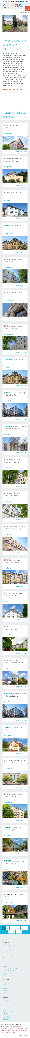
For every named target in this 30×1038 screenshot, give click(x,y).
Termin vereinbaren (8, 954)
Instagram (5, 988)
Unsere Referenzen (8, 952)
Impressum (5, 1019)
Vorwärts (11, 932)
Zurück (19, 100)
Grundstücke (6, 966)
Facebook (5, 982)
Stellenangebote (7, 1011)
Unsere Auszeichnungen (9, 1003)
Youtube (4, 992)
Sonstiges (5, 974)
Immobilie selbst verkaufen (10, 948)
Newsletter (5, 1007)
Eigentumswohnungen (8, 970)
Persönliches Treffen (8, 956)
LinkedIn (5, 990)
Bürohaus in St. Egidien (13, 192)
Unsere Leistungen (7, 950)
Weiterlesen (19, 152)
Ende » (19, 932)
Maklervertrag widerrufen (10, 1015)
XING (3, 986)
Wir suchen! (5, 958)
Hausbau (5, 1013)
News (4, 1005)
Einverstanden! (23, 1035)
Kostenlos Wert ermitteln (9, 946)
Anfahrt (4, 1009)
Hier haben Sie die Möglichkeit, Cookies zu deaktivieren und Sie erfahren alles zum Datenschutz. (14, 1030)
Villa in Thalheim (13, 226)
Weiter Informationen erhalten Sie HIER (14, 90)
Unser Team (6, 1001)
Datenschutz (6, 1017)
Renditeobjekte (6, 972)
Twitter (4, 984)
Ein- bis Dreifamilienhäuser (10, 968)
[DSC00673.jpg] (15, 31)
